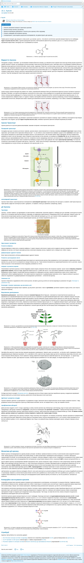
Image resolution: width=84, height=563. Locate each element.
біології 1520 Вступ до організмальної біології (38, 541)
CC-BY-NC (37, 196)
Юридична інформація (6, 559)
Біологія (16, 6)
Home (8, 6)
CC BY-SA (33, 327)
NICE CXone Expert (25, 555)
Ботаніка (25, 6)
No (23, 549)
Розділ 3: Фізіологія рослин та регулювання (64, 6)
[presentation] (61, 40)
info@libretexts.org (62, 559)
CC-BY (51, 537)
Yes (17, 549)
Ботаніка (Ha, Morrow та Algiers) (40, 6)
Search (2, 4)
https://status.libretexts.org (17, 560)
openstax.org (70, 537)
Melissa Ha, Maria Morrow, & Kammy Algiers (15, 20)
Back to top (3, 545)
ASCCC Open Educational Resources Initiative (41, 21)
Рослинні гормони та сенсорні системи (13, 541)
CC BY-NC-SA (63, 541)
